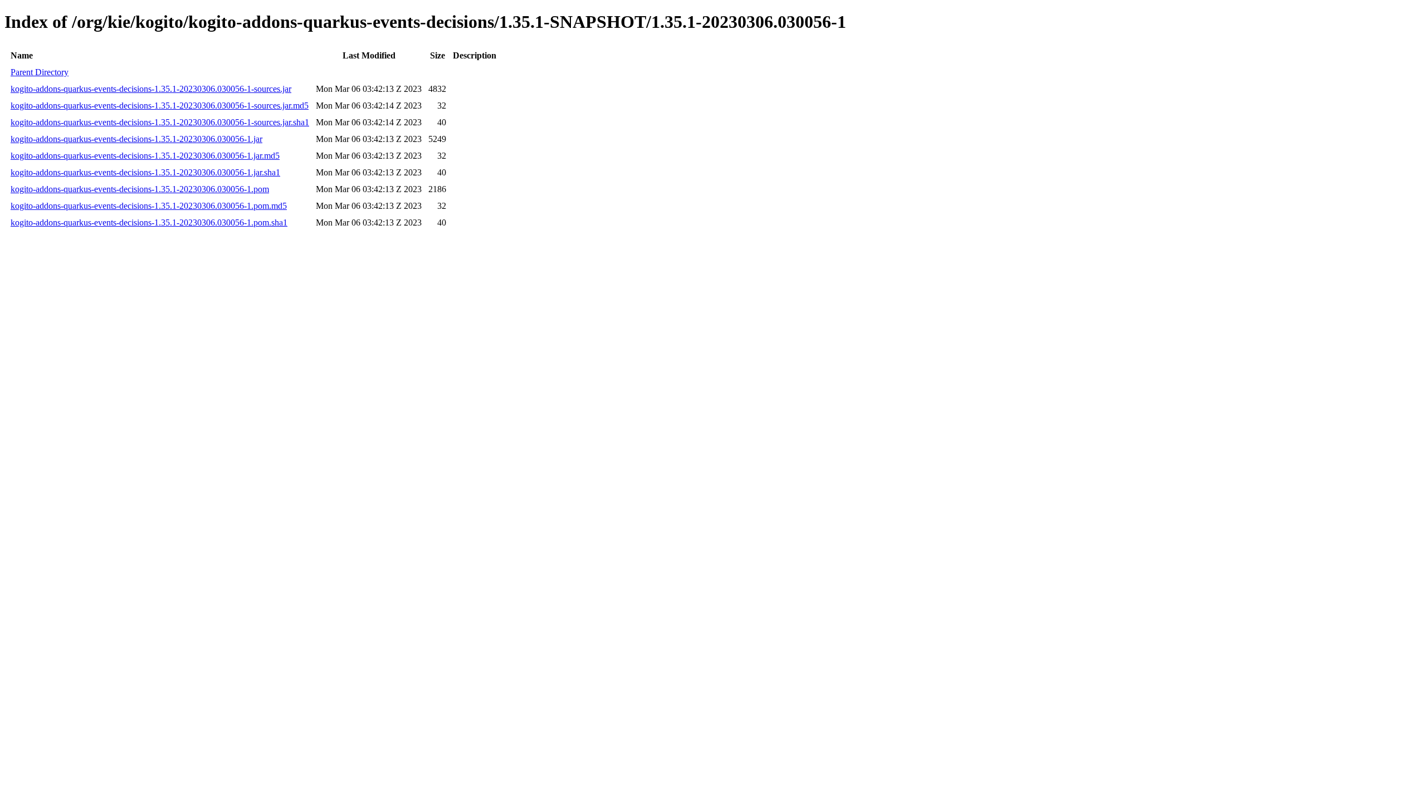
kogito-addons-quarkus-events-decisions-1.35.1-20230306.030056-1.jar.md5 (145, 155)
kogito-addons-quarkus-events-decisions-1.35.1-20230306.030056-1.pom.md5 (149, 206)
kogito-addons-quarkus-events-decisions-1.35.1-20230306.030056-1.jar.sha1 (145, 172)
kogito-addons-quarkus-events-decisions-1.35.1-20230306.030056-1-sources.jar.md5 (160, 105)
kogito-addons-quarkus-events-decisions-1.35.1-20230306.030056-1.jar (136, 139)
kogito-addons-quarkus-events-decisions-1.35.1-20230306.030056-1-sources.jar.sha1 (160, 122)
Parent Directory (40, 72)
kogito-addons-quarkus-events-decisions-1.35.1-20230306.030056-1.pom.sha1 (149, 222)
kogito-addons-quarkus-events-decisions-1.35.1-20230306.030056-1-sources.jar (151, 89)
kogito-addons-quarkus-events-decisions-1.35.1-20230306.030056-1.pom (140, 189)
